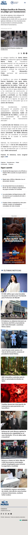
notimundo (4, 164)
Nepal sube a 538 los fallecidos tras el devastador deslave (14, 180)
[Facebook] (24, 53)
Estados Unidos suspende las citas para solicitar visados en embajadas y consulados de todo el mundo (14, 204)
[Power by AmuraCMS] (23, 520)
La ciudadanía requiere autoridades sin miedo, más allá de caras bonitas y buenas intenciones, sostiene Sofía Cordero (14, 492)
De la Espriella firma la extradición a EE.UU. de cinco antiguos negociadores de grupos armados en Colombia (14, 187)
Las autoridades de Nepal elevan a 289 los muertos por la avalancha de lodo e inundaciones (14, 196)
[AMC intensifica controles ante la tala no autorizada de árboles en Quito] (14, 366)
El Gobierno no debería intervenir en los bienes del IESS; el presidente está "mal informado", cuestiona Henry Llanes (14, 324)
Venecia (11, 164)
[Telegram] (26, 53)
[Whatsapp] (19, 53)
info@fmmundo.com (5, 510)
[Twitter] (21, 53)
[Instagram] (5, 514)
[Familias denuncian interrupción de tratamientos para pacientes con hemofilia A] (14, 393)
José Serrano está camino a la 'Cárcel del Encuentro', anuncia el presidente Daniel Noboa (13, 352)
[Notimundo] (4, 3)
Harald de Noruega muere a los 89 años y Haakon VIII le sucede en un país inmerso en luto (15, 172)
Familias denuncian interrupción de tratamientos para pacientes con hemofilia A (14, 406)
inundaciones (11, 162)
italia (17, 162)
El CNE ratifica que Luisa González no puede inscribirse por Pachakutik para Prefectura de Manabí (14, 296)
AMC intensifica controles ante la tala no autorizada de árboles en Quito (13, 379)
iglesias (4, 162)
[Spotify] (11, 514)
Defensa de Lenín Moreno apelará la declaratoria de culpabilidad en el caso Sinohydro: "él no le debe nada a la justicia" (14, 434)
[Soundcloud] (8, 514)
